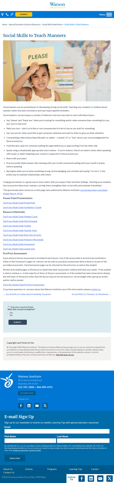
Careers (95, 469)
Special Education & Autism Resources (24, 24)
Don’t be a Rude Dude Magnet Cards (20, 216)
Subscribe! (15, 458)
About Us (8, 469)
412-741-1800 (26, 387)
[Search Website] (11, 14)
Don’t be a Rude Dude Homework (19, 244)
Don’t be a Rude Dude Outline (17, 225)
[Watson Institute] (57, 5)
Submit (18, 322)
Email (7, 427)
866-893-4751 (45, 387)
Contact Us (23, 399)
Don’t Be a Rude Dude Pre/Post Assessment (23, 284)
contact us (96, 289)
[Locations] (2, 14)
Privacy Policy (30, 477)
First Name (10, 436)
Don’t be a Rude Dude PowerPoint (19, 202)
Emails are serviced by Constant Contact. (27, 450)
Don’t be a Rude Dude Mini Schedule (20, 221)
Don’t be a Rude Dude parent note (19, 248)
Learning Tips (75, 469)
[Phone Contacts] (7, 14)
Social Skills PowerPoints (52, 24)
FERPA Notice (41, 477)
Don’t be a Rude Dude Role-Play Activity (22, 235)
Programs (52, 469)
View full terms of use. (65, 355)
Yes (11, 313)
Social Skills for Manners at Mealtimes (91, 294)
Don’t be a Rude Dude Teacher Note (20, 230)
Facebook (21, 405)
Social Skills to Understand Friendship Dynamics (27, 294)
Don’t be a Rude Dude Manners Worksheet (23, 239)
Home (4, 24)
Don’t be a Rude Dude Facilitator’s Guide (22, 207)
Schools (29, 469)
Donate (23, 14)
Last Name (62, 436)
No (11, 315)
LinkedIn (29, 405)
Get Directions (27, 393)
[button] (105, 14)
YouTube (37, 405)
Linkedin (91, 478)
